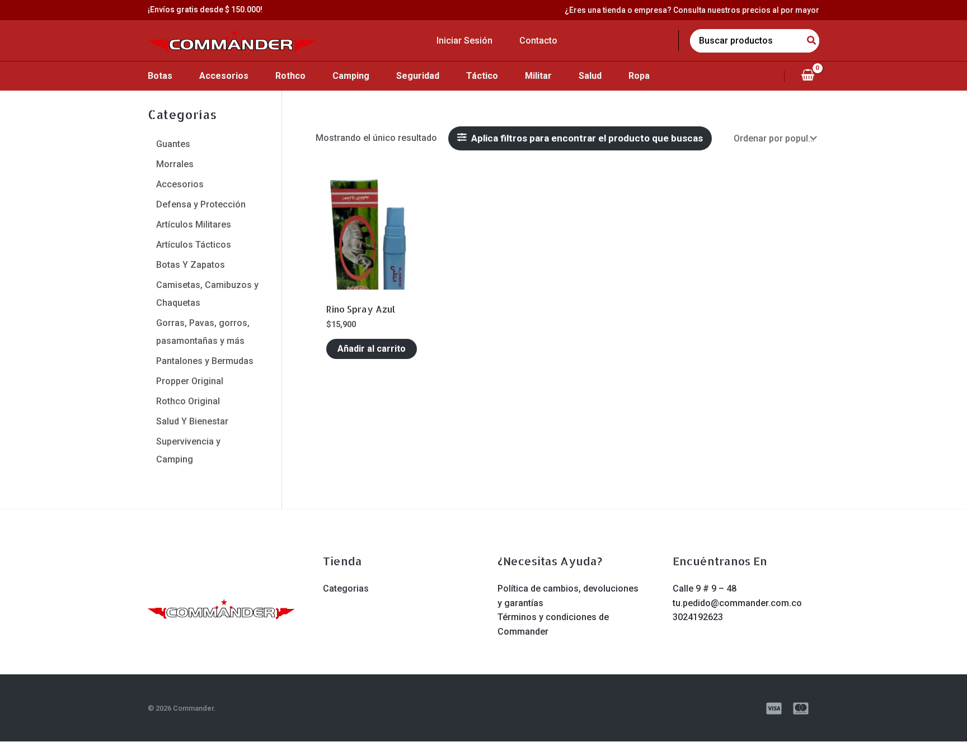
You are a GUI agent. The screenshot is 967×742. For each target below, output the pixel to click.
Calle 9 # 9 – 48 (704, 588)
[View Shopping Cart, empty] (807, 76)
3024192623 (698, 617)
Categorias (346, 588)
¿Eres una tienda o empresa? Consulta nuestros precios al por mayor (692, 10)
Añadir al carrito (371, 348)
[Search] (812, 41)
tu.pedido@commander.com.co (737, 603)
